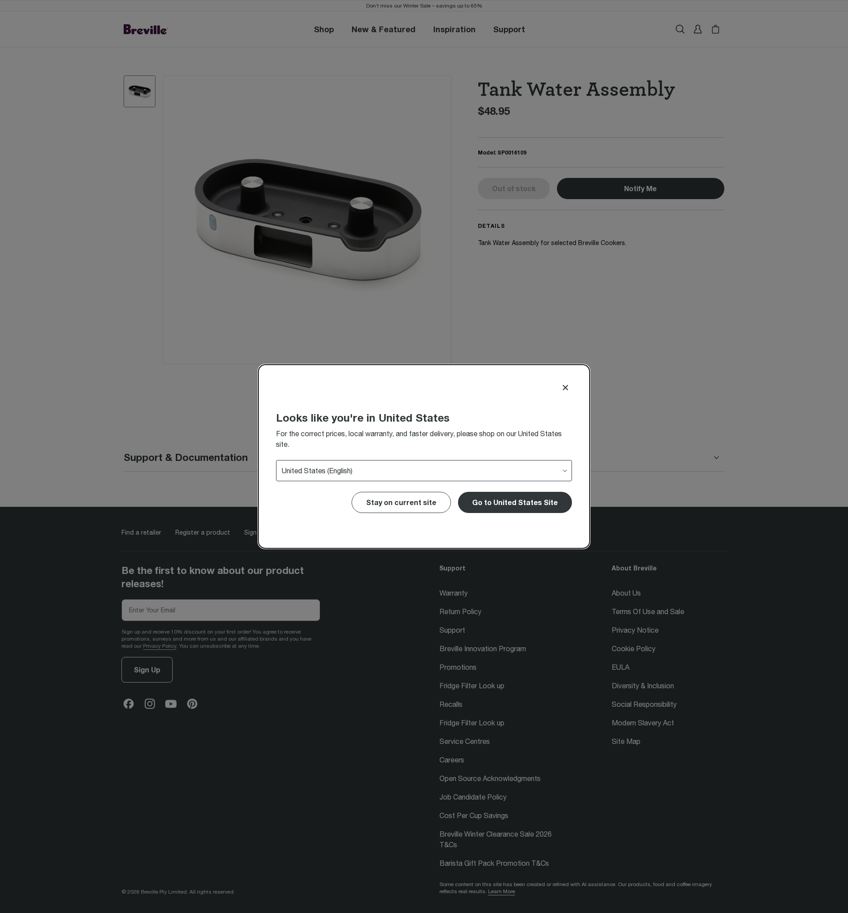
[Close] (565, 387)
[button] (515, 502)
